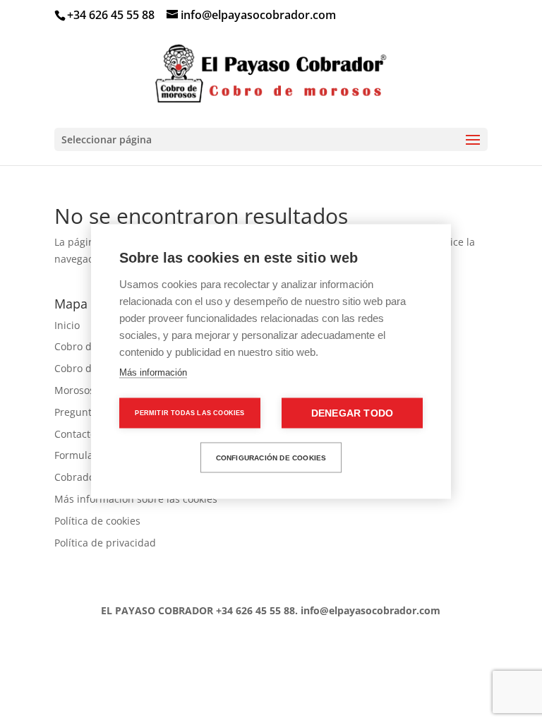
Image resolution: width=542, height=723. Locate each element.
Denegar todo (352, 413)
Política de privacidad (105, 542)
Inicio (67, 325)
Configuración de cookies (271, 457)
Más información (153, 372)
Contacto (75, 434)
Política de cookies (97, 520)
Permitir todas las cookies (189, 413)
